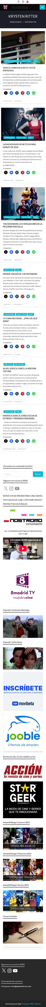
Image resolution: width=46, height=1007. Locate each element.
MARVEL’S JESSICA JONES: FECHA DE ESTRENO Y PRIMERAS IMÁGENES (20, 417)
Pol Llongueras (18, 304)
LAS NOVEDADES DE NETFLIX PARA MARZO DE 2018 (19, 145)
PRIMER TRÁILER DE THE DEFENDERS (20, 274)
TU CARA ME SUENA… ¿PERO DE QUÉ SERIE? (20, 319)
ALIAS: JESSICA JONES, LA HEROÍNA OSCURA (19, 369)
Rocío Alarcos (18, 101)
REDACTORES (26, 61)
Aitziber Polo (19, 180)
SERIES (36, 61)
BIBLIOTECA (8, 364)
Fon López (17, 354)
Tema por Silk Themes (31, 1004)
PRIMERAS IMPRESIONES (12, 61)
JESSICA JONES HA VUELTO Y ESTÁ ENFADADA (19, 69)
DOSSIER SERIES (9, 137)
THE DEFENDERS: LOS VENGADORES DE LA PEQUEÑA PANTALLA (22, 225)
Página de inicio (16, 22)
